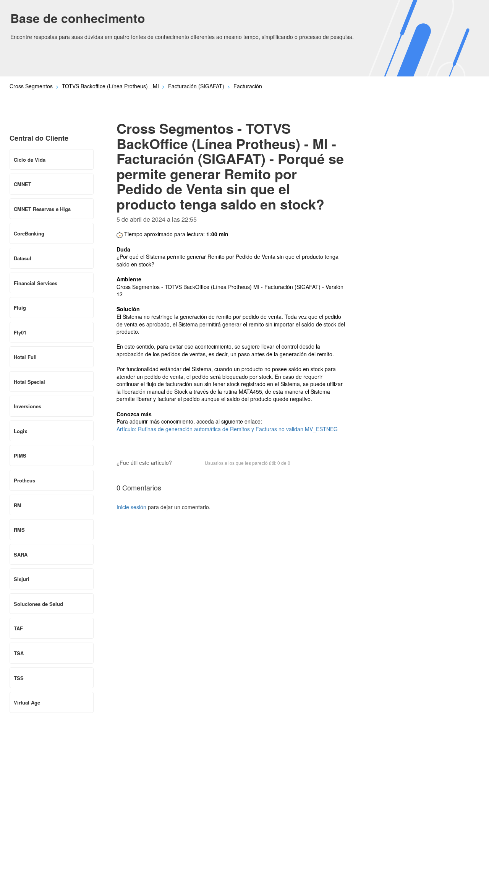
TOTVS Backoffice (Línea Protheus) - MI (110, 86)
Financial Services (35, 283)
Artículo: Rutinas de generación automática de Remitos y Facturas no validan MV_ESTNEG (227, 429)
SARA (21, 554)
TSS (19, 678)
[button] (181, 463)
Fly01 (20, 332)
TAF (18, 628)
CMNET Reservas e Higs (42, 209)
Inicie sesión (131, 507)
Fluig (20, 307)
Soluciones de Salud (38, 603)
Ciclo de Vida (29, 159)
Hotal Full (25, 356)
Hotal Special (29, 381)
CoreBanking (29, 233)
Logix (20, 431)
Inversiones (27, 406)
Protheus (24, 480)
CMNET (22, 184)
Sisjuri (21, 579)
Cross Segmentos (31, 86)
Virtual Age (27, 702)
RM (17, 505)
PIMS (20, 455)
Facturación (247, 86)
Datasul (22, 258)
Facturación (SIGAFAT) (196, 86)
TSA (19, 653)
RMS (19, 529)
